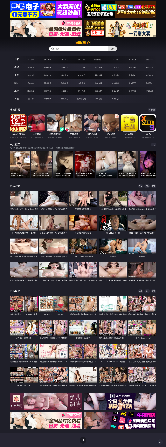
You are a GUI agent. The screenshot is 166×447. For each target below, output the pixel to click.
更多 (153, 186)
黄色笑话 (132, 91)
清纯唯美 (115, 83)
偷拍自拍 (47, 75)
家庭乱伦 (47, 91)
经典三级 (115, 75)
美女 (140, 186)
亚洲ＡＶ (31, 67)
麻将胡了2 (98, 59)
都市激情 (31, 91)
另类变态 (149, 75)
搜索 (112, 48)
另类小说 (115, 91)
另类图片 (149, 83)
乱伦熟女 (132, 75)
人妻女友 (64, 91)
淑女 (147, 291)
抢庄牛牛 (149, 59)
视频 (16, 67)
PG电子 (31, 59)
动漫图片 (81, 83)
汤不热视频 (81, 99)
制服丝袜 (98, 75)
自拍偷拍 (47, 67)
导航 (16, 99)
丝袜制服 (115, 67)
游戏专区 (81, 59)
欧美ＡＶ (64, 67)
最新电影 (15, 291)
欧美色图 (64, 83)
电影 (16, 75)
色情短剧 (115, 99)
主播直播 (132, 67)
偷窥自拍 (31, 83)
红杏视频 (98, 99)
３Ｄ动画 (81, 67)
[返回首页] (160, 442)
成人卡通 (64, 75)
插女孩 (31, 99)
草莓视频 (64, 99)
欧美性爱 (81, 75)
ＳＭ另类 (149, 67)
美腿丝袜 (98, 83)
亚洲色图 (47, 83)
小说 (16, 91)
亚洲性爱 (31, 75)
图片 (16, 83)
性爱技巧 (149, 91)
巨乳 (147, 186)
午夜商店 (47, 99)
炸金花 (115, 59)
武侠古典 (81, 91)
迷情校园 (98, 91)
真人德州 (47, 59)
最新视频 (15, 186)
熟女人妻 (98, 67)
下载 (153, 145)
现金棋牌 (132, 59)
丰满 (140, 291)
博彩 (16, 59)
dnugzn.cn (83, 43)
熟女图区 (132, 83)
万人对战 (64, 59)
